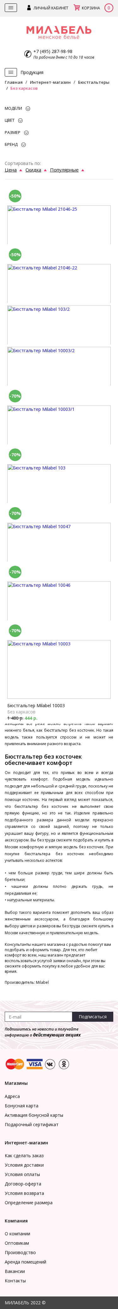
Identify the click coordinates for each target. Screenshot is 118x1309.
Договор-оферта (23, 1184)
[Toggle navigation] (11, 7)
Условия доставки (24, 1165)
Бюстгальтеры (94, 82)
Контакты (15, 1281)
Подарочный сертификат (32, 1124)
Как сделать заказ (24, 1155)
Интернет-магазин (50, 82)
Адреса (12, 1096)
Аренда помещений (25, 1262)
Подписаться (93, 1017)
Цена (11, 170)
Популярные (64, 170)
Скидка (33, 170)
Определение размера (29, 1203)
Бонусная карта (21, 1106)
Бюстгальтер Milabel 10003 (36, 705)
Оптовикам (17, 1243)
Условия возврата (24, 1193)
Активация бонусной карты (34, 1115)
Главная (14, 82)
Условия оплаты (22, 1174)
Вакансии (15, 1271)
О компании (17, 1234)
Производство (20, 1252)
